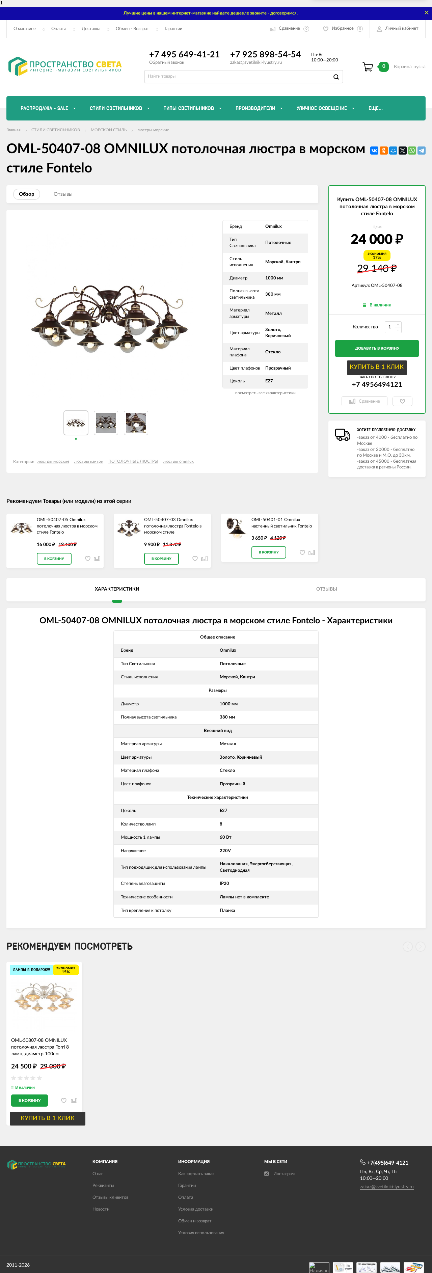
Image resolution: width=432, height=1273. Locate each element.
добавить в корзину (377, 348)
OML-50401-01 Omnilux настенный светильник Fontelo (281, 523)
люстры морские (153, 130)
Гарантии (173, 29)
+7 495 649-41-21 (184, 55)
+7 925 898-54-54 (265, 55)
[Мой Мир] (393, 150)
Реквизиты (103, 1186)
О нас (97, 1174)
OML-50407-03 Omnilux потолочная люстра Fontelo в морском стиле (172, 526)
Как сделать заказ (196, 1174)
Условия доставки (195, 1209)
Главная (13, 130)
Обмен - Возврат (132, 29)
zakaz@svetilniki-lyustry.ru (256, 62)
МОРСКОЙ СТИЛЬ (109, 130)
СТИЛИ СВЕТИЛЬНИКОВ (55, 130)
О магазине (25, 29)
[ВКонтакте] (374, 150)
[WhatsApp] (412, 150)
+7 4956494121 (377, 384)
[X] (403, 150)
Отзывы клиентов (110, 1197)
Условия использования (201, 1233)
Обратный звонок (166, 62)
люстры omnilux (178, 461)
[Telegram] (421, 150)
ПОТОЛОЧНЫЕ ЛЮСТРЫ (133, 461)
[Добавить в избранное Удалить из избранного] (402, 401)
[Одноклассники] (384, 150)
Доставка (91, 29)
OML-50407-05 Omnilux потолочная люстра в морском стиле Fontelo (67, 526)
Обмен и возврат (195, 1221)
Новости (100, 1209)
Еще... (376, 108)
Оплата (58, 29)
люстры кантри (88, 461)
